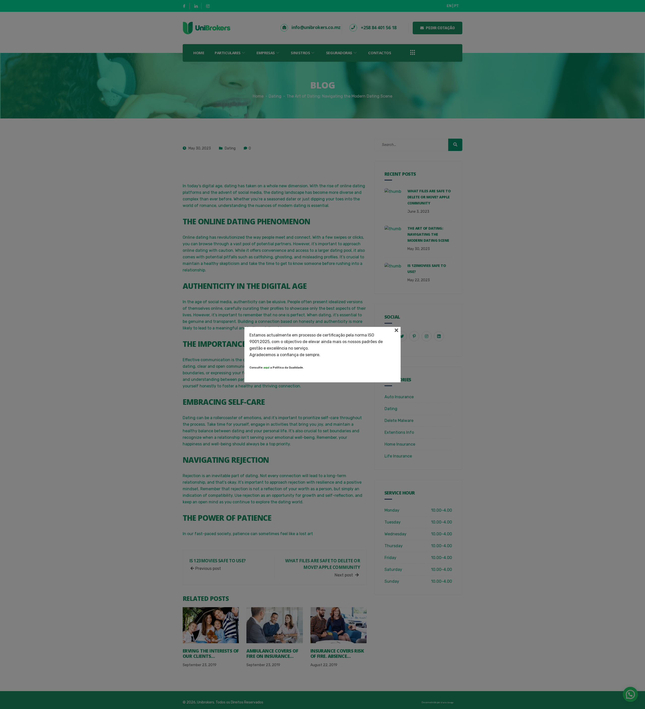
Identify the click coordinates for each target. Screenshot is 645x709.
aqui (266, 367)
